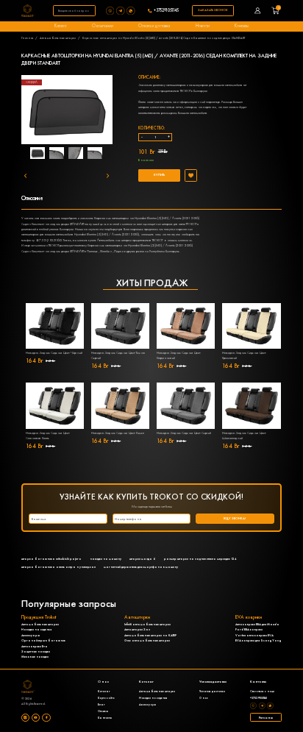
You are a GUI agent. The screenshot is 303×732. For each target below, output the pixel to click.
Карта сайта (106, 698)
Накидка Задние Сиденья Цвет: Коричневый (179, 355)
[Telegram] (121, 11)
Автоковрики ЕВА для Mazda (257, 624)
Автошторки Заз (137, 629)
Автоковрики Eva (34, 646)
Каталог (60, 26)
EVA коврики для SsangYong (258, 640)
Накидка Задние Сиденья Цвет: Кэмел (117, 433)
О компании (102, 26)
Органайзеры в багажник (43, 640)
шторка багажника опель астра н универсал (58, 567)
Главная (27, 38)
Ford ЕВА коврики (249, 629)
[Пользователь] (257, 10)
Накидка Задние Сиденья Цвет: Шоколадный (244, 435)
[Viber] (111, 11)
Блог (101, 704)
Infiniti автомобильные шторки (147, 624)
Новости (203, 26)
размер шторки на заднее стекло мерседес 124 (200, 559)
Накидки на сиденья (36, 629)
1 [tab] (42, 155)
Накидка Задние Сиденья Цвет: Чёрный (54, 353)
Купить (159, 175)
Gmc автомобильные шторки (147, 640)
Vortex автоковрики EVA (254, 635)
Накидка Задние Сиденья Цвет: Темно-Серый (118, 355)
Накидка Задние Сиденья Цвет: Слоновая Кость (48, 435)
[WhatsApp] (131, 11)
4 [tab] (108, 155)
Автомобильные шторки (58, 38)
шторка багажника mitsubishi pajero (51, 559)
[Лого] (28, 10)
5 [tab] (75, 170)
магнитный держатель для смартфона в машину (141, 567)
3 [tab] (86, 155)
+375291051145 (166, 11)
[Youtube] (36, 718)
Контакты (242, 26)
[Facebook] (46, 718)
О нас (203, 698)
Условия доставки (212, 691)
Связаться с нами (262, 691)
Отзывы (103, 711)
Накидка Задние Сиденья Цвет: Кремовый (244, 355)
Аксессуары (30, 635)
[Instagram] (25, 718)
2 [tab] (64, 155)
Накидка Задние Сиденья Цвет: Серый (184, 433)
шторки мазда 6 (142, 559)
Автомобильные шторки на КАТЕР (150, 635)
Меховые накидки (35, 656)
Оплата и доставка (154, 26)
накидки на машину (105, 559)
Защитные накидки (35, 651)
